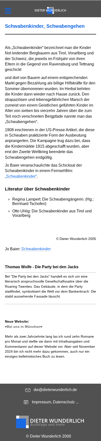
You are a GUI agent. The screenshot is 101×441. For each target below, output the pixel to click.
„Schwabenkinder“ (21, 176)
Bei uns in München (23, 327)
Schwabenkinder (36, 249)
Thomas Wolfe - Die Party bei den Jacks (41, 267)
